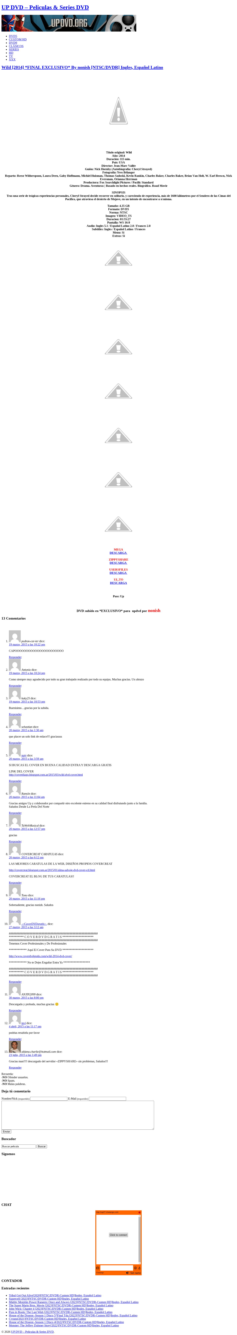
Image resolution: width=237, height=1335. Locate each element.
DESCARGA (118, 582)
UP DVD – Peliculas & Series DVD (45, 7)
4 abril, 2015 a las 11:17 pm (25, 1026)
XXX (12, 59)
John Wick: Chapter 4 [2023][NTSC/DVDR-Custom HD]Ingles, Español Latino (56, 1308)
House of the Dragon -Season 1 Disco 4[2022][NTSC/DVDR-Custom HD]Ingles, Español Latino (66, 1322)
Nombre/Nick (15, 1098)
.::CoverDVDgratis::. (34, 923)
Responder (15, 657)
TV (11, 56)
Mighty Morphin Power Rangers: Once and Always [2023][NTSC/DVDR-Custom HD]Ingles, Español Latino (73, 1302)
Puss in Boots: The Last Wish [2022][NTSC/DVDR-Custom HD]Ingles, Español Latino (60, 1312)
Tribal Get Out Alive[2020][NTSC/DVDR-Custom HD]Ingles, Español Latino (55, 1295)
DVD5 (13, 36)
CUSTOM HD (18, 39)
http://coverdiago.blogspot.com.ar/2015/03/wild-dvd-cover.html (46, 774)
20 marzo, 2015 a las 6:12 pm (26, 857)
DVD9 (13, 42)
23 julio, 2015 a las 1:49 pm (25, 1055)
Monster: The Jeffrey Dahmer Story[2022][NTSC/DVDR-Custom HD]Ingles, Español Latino (64, 1325)
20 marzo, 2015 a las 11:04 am (27, 797)
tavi (23, 1023)
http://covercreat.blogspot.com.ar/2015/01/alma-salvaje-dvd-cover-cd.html (52, 870)
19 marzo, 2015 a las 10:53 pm (27, 701)
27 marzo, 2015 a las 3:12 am (26, 927)
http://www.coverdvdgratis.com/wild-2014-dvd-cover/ (40, 956)
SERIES (14, 49)
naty (23, 755)
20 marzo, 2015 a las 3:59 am (26, 758)
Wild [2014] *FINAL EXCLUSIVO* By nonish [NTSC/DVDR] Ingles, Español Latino (82, 67)
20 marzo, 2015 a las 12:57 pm (27, 828)
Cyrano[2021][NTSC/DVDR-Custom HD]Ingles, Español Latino (47, 1318)
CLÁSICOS (16, 46)
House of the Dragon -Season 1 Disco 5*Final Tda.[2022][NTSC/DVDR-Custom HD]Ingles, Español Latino (73, 1315)
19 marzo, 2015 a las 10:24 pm (27, 673)
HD (11, 52)
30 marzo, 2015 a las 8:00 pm (26, 997)
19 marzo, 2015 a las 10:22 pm (27, 644)
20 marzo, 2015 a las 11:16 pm (27, 898)
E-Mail (78, 1098)
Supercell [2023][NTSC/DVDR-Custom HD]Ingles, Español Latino (49, 1298)
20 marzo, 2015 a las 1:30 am (26, 730)
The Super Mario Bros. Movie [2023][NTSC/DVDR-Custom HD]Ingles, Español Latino (61, 1305)
